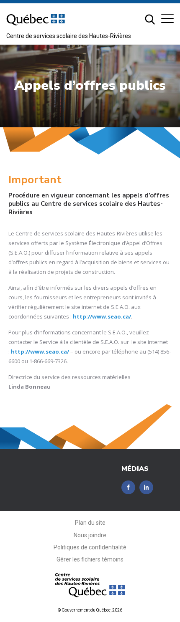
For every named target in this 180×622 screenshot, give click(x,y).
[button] (167, 18)
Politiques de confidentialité (90, 547)
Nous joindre (90, 535)
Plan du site (90, 522)
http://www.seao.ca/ (102, 316)
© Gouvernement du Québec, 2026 (90, 610)
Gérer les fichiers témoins (90, 559)
